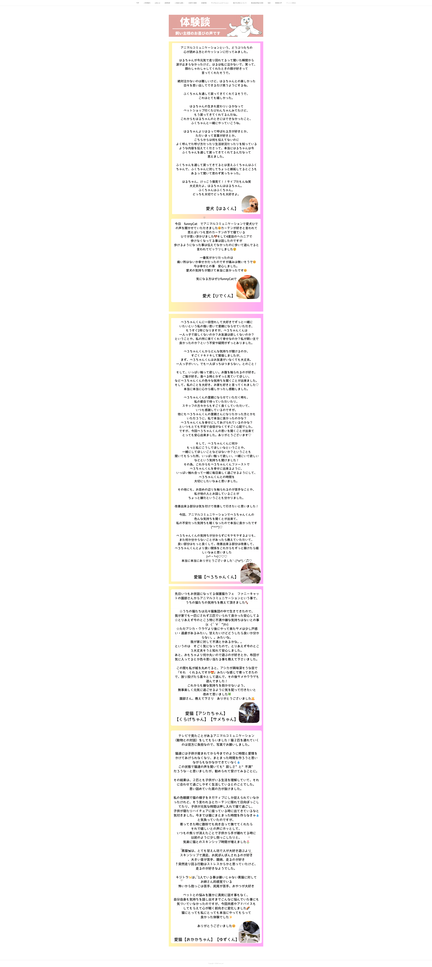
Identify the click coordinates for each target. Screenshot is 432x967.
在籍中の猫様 (193, 3)
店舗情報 (204, 3)
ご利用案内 (147, 3)
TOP (137, 3)
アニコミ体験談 (291, 3)
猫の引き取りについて (240, 3)
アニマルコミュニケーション (220, 3)
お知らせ (157, 3)
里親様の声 (278, 3)
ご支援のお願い (179, 3)
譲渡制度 (167, 3)
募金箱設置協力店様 (257, 3)
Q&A (269, 3)
